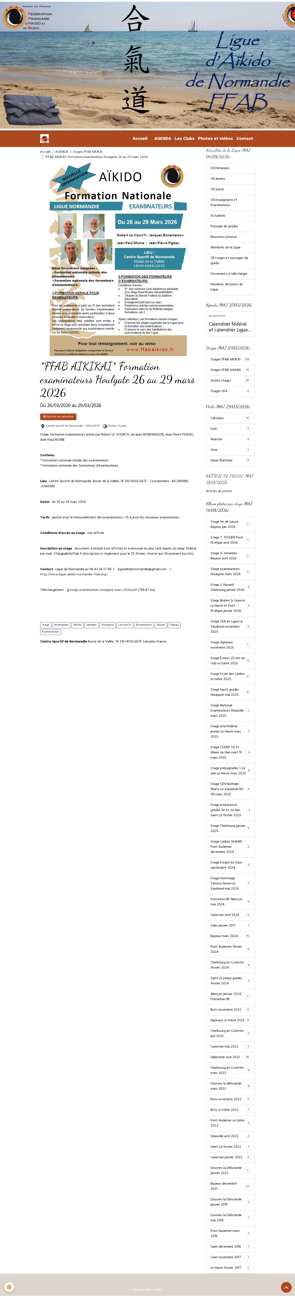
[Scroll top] (286, 1287)
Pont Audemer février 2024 (230, 949)
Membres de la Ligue (226, 248)
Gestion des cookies (147, 1290)
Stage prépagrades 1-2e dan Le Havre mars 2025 (230, 771)
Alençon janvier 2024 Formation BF (230, 997)
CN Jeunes (218, 179)
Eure (230, 429)
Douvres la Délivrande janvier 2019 (230, 1202)
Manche (230, 439)
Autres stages (230, 381)
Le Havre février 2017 (230, 1268)
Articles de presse (219, 491)
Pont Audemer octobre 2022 (230, 1123)
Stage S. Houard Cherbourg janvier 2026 (230, 588)
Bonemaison (144, 625)
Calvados (230, 418)
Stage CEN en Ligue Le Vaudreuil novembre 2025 (231, 627)
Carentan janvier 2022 (230, 1157)
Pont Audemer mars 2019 (230, 1234)
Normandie (61, 625)
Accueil (140, 138)
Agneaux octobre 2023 (230, 1020)
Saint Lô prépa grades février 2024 (230, 981)
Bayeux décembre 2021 (230, 1186)
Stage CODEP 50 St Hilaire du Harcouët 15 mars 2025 (230, 752)
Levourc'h (125, 625)
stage (45, 625)
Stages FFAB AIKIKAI (88, 152)
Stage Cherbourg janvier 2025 (230, 829)
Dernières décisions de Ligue (227, 287)
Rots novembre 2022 (230, 1099)
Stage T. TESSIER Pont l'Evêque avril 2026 (230, 540)
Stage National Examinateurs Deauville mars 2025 (231, 710)
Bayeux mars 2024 (230, 936)
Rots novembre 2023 (230, 1010)
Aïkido (77, 625)
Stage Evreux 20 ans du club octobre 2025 (231, 661)
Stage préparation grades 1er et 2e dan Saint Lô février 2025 (230, 810)
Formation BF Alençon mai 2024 (230, 902)
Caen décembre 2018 (230, 1247)
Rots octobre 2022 (230, 1110)
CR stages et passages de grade (229, 261)
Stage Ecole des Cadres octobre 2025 (230, 677)
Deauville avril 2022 (230, 1136)
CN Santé (217, 189)
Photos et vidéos (215, 138)
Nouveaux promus (224, 237)
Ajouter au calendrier (60, 417)
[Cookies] (9, 1287)
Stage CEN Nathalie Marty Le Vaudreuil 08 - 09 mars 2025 (231, 789)
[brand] (45, 138)
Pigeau (174, 625)
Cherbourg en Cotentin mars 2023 (230, 1071)
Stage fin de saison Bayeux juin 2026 (230, 524)
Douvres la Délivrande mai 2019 (230, 1218)
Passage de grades (224, 226)
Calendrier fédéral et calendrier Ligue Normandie (228, 328)
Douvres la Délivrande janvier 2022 (230, 1171)
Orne (230, 450)
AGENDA (162, 138)
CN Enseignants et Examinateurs (224, 203)
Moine (161, 625)
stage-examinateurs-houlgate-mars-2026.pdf (103, 590)
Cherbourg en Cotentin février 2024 (230, 965)
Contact (244, 138)
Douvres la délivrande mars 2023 (230, 1086)
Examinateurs (50, 632)
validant (91, 625)
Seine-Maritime (230, 461)
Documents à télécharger (229, 274)
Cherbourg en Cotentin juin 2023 (230, 1034)
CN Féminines (220, 168)
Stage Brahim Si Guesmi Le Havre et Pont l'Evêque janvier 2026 (231, 606)
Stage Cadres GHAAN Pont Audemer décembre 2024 (231, 847)
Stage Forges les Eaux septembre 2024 (230, 865)
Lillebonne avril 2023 (230, 1057)
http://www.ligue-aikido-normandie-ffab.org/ (73, 574)
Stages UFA (230, 391)
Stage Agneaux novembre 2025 (230, 645)
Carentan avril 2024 (230, 915)
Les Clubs (185, 138)
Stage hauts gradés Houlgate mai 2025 (230, 692)
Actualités (218, 216)
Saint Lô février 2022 (230, 1147)
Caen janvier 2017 (230, 926)
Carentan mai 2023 (230, 1047)
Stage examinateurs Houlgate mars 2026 (230, 572)
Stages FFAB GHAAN (230, 370)
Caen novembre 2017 (230, 1257)
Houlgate (108, 625)
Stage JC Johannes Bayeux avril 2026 (230, 556)
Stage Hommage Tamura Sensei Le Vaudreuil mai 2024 (231, 883)
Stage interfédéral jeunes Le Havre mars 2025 (230, 731)
